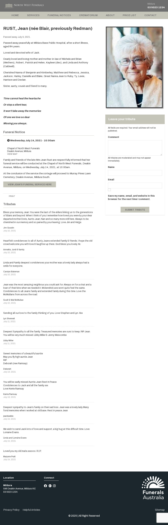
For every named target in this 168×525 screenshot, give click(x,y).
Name (111, 167)
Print (11, 196)
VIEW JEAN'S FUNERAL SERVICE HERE (30, 184)
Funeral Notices (59, 15)
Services (33, 15)
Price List (129, 15)
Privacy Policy (11, 509)
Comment (113, 137)
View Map (12, 154)
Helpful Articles (31, 509)
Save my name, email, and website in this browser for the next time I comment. (131, 197)
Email (111, 179)
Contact (150, 15)
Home (15, 15)
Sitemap (160, 509)
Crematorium (88, 15)
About (110, 15)
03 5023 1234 (156, 7)
